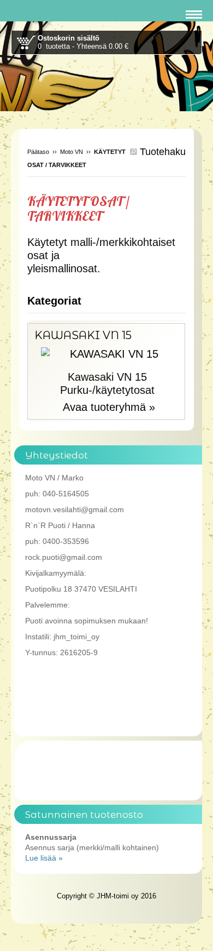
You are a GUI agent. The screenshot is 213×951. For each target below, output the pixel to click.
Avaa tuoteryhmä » (109, 407)
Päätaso (38, 151)
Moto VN (71, 151)
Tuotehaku (161, 151)
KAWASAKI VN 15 (83, 335)
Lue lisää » (44, 857)
